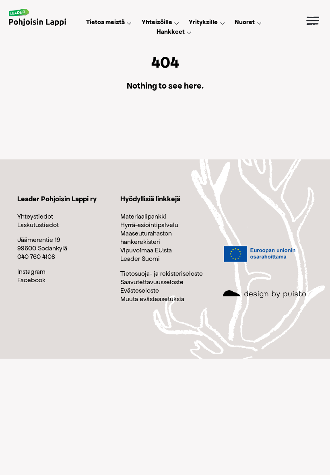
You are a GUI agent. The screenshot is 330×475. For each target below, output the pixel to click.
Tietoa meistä (105, 22)
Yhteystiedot (35, 216)
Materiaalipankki (143, 216)
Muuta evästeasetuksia (152, 298)
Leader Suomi (140, 258)
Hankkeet (171, 32)
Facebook (31, 280)
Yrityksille (203, 22)
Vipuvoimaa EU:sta (146, 250)
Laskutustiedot (38, 224)
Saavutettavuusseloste (152, 282)
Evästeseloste (139, 290)
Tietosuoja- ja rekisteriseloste (161, 273)
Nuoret (245, 22)
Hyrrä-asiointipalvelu (149, 224)
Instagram (31, 271)
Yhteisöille (157, 22)
